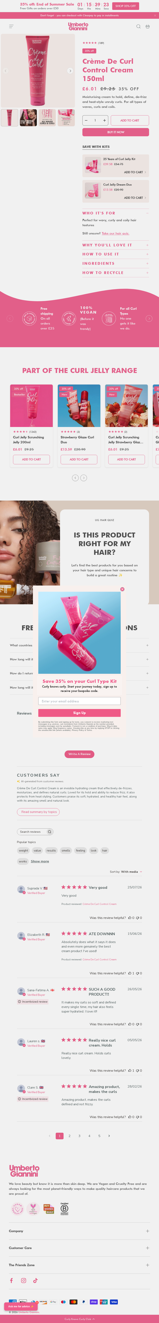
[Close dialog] (122, 589)
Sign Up (79, 713)
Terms (89, 730)
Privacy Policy (78, 730)
